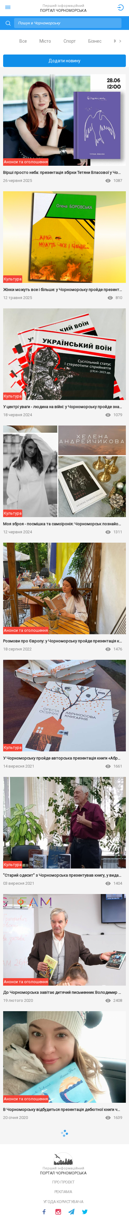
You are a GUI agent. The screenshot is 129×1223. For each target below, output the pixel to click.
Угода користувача (63, 1201)
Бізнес (94, 41)
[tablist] (64, 41)
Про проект (63, 1182)
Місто (45, 41)
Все (23, 41)
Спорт (70, 41)
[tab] (23, 41)
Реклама (63, 1191)
